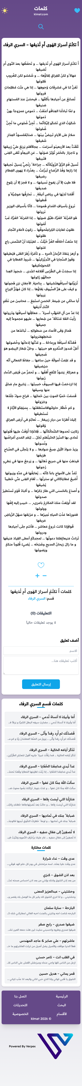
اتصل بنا (20, 996)
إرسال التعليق (41, 684)
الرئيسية (62, 996)
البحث (62, 1005)
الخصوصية (20, 1014)
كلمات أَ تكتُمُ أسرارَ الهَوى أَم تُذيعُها (41, 591)
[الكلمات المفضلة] (77, 10)
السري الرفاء (36, 598)
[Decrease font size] (44, 575)
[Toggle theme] (5, 10)
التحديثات (20, 1005)
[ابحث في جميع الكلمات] (41, 26)
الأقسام (62, 1014)
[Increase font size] (37, 575)
